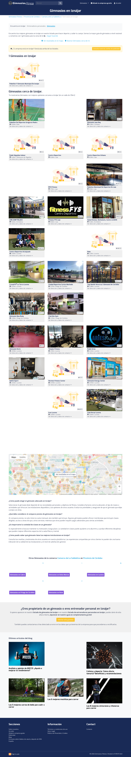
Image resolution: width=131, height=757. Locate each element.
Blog (10, 737)
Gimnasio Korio (15, 349)
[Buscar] (60, 3)
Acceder (118, 3)
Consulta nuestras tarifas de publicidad (106, 49)
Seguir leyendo (52, 36)
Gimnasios (51, 26)
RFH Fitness (52, 187)
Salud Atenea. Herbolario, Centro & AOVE (102, 220)
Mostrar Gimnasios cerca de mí (78, 41)
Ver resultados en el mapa (53, 41)
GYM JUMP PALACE (16, 220)
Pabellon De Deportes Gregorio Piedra (23, 122)
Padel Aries (91, 349)
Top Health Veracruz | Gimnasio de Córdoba (103, 285)
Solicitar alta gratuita (65, 620)
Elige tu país (15, 754)
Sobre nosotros (14, 729)
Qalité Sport (14, 381)
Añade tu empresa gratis (102, 3)
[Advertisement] (65, 114)
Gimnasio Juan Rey (94, 122)
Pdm (89, 252)
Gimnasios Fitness (15, 17)
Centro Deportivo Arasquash (20, 252)
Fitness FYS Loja (54, 220)
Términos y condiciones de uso (58, 729)
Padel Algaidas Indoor (17, 155)
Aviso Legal (51, 731)
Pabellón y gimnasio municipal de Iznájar (24, 84)
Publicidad (12, 735)
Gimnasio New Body (17, 316)
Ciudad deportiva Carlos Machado (60, 285)
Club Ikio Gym (53, 316)
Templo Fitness (54, 349)
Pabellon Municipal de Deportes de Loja (101, 187)
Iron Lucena (52, 413)
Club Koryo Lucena (94, 413)
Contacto (89, 729)
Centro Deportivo (54, 155)
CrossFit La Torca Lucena (19, 285)
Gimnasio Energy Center (96, 381)
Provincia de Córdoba (32, 17)
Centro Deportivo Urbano (96, 155)
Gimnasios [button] (84, 3)
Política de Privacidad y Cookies (58, 733)
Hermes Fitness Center (56, 381)
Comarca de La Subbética (51, 17)
